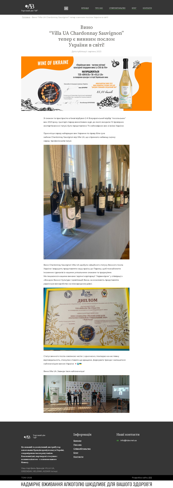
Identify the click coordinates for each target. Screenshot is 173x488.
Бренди (85, 8)
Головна (26, 17)
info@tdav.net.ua (129, 440)
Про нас (99, 8)
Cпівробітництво (117, 8)
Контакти (147, 8)
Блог (134, 8)
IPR (150, 478)
